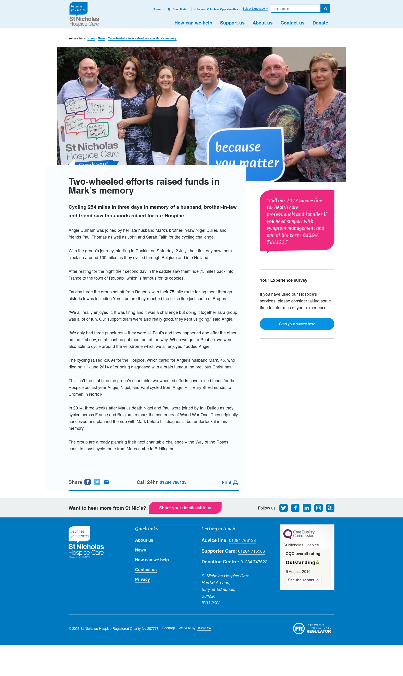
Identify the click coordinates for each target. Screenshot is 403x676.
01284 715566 (251, 551)
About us (263, 22)
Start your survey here (297, 323)
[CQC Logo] (299, 538)
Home (157, 9)
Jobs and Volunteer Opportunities (216, 9)
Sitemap (168, 627)
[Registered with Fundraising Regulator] (312, 628)
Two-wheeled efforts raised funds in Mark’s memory (142, 38)
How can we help (193, 22)
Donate (320, 22)
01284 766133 (173, 482)
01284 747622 (253, 561)
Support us (232, 22)
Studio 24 (204, 627)
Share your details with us (185, 508)
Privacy (142, 579)
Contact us (293, 22)
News (101, 38)
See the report (301, 580)
